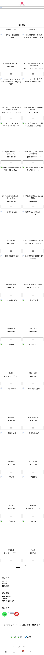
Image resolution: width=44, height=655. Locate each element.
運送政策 (5, 598)
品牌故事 (5, 581)
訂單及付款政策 (8, 601)
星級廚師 (5, 586)
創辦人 (4, 584)
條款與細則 (6, 596)
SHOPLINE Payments (25, 647)
